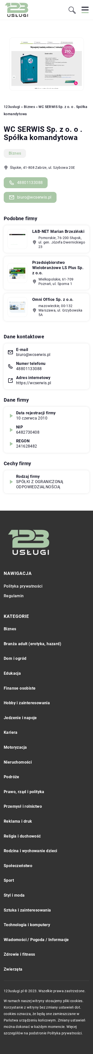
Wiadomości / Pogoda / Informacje (36, 939)
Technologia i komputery (27, 924)
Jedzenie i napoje (20, 717)
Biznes (15, 153)
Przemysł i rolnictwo (23, 806)
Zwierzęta (13, 969)
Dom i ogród (15, 658)
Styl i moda (14, 895)
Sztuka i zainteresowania (27, 910)
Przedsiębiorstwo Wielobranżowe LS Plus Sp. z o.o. (58, 267)
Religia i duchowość (22, 836)
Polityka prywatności (23, 586)
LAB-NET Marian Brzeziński (58, 231)
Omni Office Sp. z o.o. (53, 299)
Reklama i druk (18, 821)
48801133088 (30, 182)
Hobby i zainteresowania (27, 703)
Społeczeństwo (18, 865)
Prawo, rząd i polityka (24, 791)
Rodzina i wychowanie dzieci (30, 850)
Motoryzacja (15, 747)
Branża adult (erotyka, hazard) (32, 643)
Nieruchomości (18, 762)
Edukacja (12, 673)
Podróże (11, 776)
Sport (9, 880)
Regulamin (14, 596)
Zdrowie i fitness (19, 954)
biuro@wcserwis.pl (34, 197)
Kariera (11, 732)
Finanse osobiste (19, 688)
